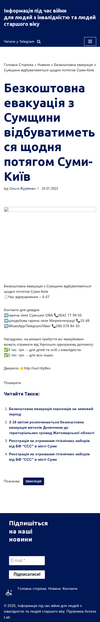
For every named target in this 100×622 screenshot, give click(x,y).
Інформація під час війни (35, 11)
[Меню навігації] (90, 41)
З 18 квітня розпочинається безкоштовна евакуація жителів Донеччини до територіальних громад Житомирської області (51, 427)
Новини (43, 65)
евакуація (34, 481)
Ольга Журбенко (22, 188)
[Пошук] (39, 41)
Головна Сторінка (18, 65)
